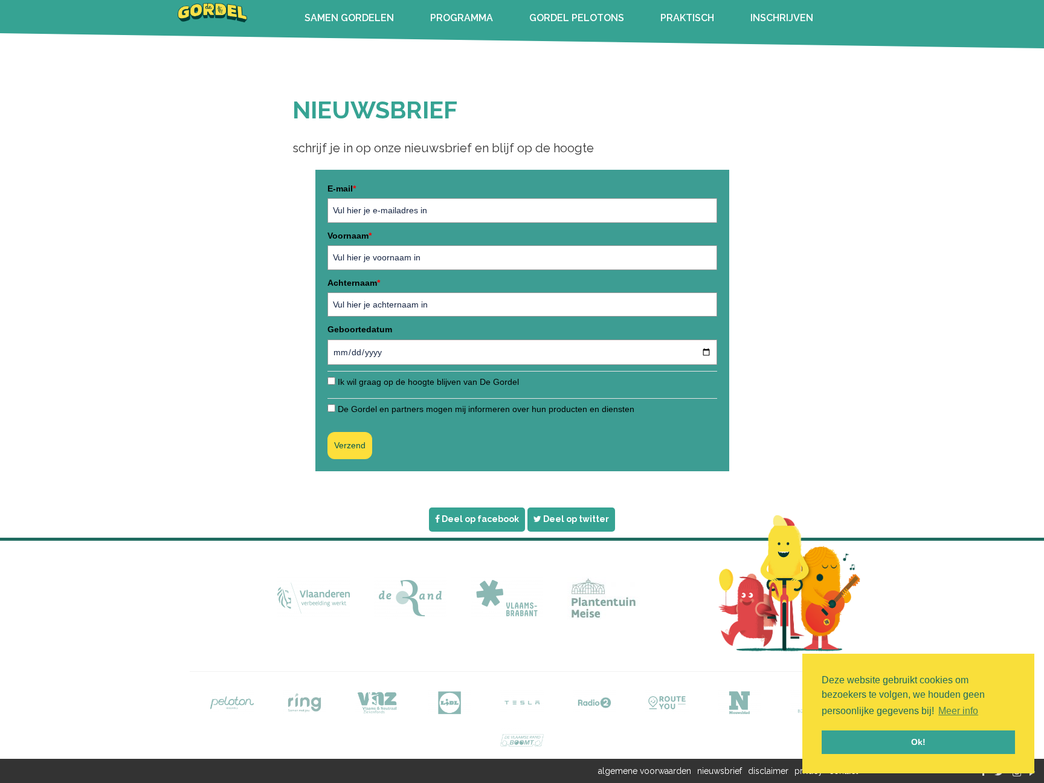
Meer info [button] (958, 711)
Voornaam (349, 235)
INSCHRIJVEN (781, 18)
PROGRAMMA (461, 18)
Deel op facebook (479, 519)
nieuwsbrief (719, 771)
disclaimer (768, 771)
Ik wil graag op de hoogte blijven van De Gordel (428, 382)
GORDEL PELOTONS (576, 18)
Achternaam (353, 283)
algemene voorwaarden (644, 771)
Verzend (350, 445)
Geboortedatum (359, 329)
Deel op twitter (575, 519)
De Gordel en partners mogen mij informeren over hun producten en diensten (486, 409)
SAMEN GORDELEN (349, 18)
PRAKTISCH (687, 18)
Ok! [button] (918, 742)
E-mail (341, 188)
